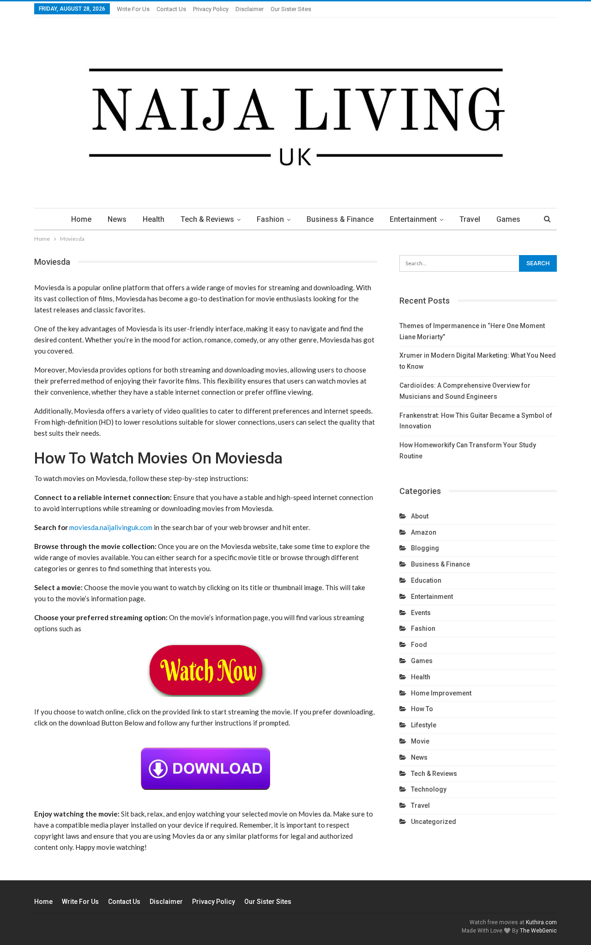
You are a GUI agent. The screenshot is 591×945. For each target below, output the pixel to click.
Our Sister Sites (291, 9)
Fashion (270, 219)
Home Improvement (441, 693)
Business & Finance (340, 219)
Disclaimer (249, 9)
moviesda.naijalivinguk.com (110, 527)
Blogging (425, 548)
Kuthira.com (541, 922)
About (419, 516)
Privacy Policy (211, 9)
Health (153, 219)
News (117, 219)
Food (419, 644)
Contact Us (171, 9)
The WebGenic (538, 930)
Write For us (133, 9)
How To (422, 709)
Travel (469, 219)
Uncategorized (433, 821)
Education (426, 580)
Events (421, 612)
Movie (420, 741)
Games (508, 219)
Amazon (423, 532)
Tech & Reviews (207, 219)
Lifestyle (423, 725)
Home (81, 219)
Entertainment (413, 219)
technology (428, 789)
